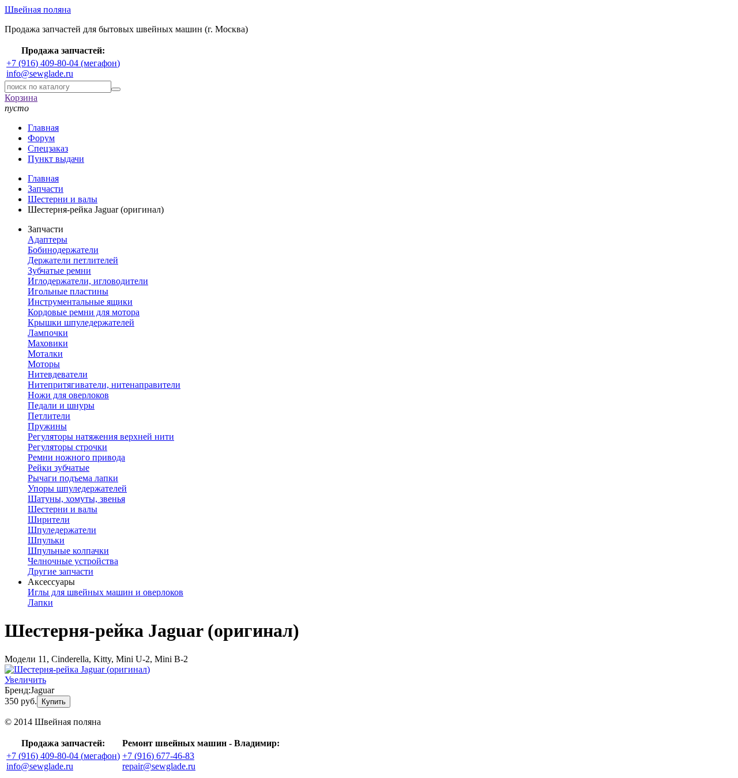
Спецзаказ (48, 148)
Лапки (40, 602)
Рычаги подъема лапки (73, 478)
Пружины (47, 426)
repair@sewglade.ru (158, 766)
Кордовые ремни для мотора (84, 312)
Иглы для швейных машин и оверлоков (105, 592)
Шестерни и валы (62, 509)
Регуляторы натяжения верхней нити (101, 436)
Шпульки (46, 540)
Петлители (49, 416)
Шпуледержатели (62, 530)
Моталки (45, 353)
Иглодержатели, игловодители (88, 281)
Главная (43, 128)
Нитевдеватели (58, 374)
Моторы (44, 364)
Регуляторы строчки (67, 447)
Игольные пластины (68, 291)
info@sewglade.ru (39, 73)
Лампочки (48, 333)
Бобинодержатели (63, 250)
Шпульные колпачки (68, 551)
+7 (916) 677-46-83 (158, 756)
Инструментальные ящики (80, 302)
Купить (54, 701)
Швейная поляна (38, 9)
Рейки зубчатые (58, 468)
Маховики (48, 343)
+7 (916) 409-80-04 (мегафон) (63, 63)
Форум (41, 138)
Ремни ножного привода (76, 457)
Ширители (49, 519)
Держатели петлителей (73, 260)
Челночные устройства (73, 561)
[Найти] (116, 89)
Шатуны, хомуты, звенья (76, 499)
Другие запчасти (60, 571)
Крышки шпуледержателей (81, 322)
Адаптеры (47, 239)
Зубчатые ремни (59, 270)
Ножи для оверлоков (68, 395)
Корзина (21, 98)
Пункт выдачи (56, 159)
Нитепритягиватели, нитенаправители (104, 385)
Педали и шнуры (61, 405)
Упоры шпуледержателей (77, 488)
